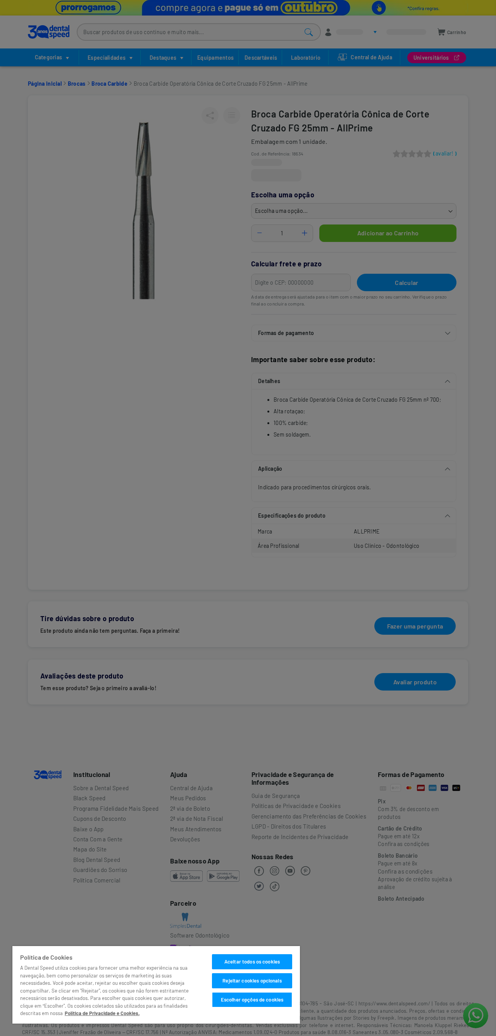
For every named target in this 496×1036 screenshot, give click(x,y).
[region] (156, 985)
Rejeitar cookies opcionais (251, 980)
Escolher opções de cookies (252, 999)
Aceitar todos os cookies (252, 961)
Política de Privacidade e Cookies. (102, 1013)
